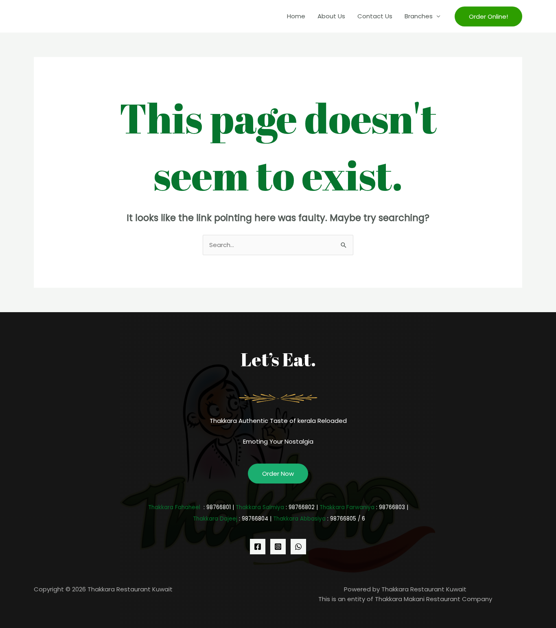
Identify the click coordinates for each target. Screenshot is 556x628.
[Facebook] (257, 546)
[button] (488, 16)
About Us (331, 16)
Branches (419, 16)
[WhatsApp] (298, 546)
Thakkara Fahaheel (174, 507)
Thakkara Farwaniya (347, 507)
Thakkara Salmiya (260, 507)
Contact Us (374, 16)
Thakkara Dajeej (215, 519)
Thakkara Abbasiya (299, 519)
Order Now (278, 473)
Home (296, 16)
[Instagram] (278, 546)
